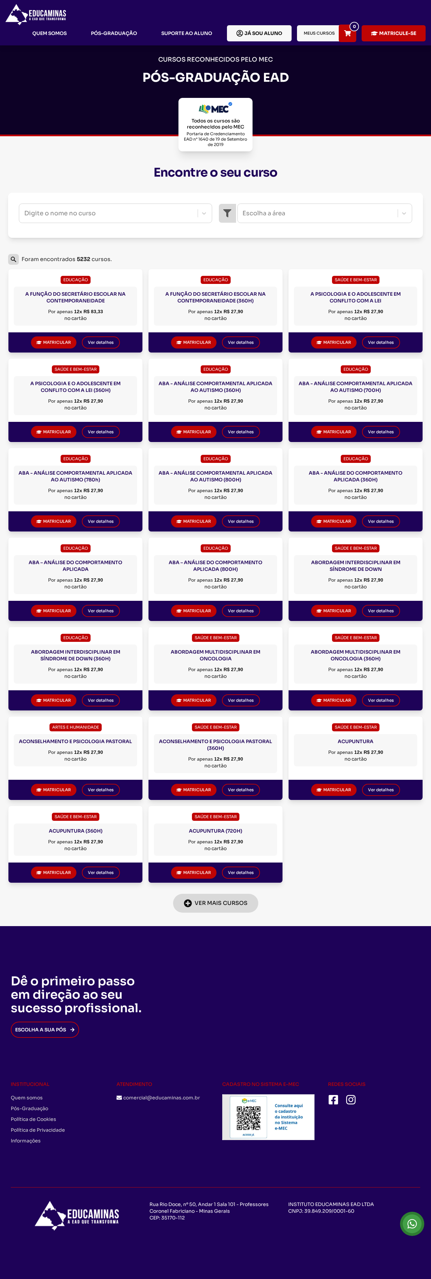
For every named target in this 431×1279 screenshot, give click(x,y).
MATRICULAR (57, 342)
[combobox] (25, 213)
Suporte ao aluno (186, 33)
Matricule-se (397, 33)
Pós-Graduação (114, 33)
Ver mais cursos (221, 903)
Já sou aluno (263, 33)
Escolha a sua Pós (40, 1030)
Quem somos (49, 33)
